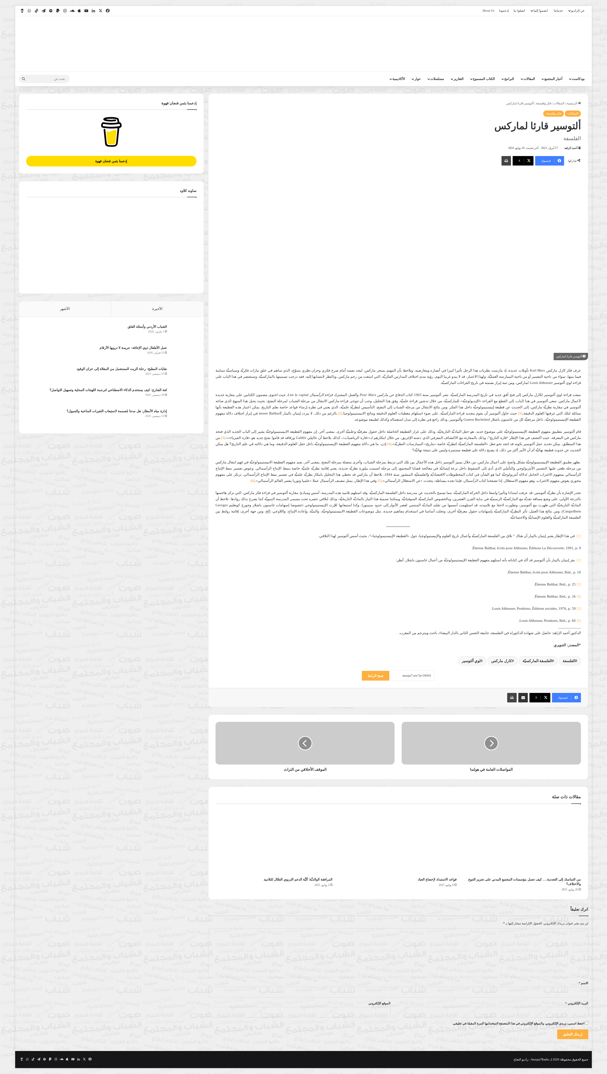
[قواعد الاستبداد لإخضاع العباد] (398, 842)
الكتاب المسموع (484, 79)
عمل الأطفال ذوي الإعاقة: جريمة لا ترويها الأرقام (133, 348)
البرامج (509, 79)
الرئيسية (572, 103)
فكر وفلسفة (543, 103)
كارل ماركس (501, 661)
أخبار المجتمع (553, 79)
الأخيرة (157, 309)
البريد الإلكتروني (576, 1003)
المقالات (529, 79)
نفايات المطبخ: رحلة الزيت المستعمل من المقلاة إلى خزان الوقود (122, 369)
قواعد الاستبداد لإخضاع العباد (437, 879)
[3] (579, 584)
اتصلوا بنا (519, 10)
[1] (579, 536)
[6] (579, 620)
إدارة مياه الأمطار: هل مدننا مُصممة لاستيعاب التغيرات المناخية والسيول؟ (117, 411)
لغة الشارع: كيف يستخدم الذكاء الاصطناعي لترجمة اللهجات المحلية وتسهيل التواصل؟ (108, 390)
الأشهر (65, 309)
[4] (579, 596)
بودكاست (578, 79)
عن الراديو (578, 10)
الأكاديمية (398, 79)
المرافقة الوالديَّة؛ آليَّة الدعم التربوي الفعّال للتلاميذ (298, 879)
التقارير (459, 79)
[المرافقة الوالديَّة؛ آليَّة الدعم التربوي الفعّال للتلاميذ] (274, 842)
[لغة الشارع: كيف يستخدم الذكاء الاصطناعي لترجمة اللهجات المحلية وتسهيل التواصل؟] (183, 396)
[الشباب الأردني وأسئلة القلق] (183, 333)
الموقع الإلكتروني (379, 1003)
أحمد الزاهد (570, 148)
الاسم (583, 983)
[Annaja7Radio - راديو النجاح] (560, 44)
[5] (579, 608)
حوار (417, 79)
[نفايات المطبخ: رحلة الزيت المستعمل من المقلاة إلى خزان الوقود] (183, 375)
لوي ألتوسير (471, 661)
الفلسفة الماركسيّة (537, 661)
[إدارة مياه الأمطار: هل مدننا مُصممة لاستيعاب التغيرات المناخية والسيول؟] (183, 417)
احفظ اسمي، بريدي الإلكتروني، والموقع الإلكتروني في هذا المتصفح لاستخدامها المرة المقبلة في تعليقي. (518, 1023)
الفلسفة (569, 661)
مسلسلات (437, 79)
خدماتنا (558, 10)
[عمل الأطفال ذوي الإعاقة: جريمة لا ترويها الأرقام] (183, 354)
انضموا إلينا (540, 10)
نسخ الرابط (375, 676)
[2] (579, 560)
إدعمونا (504, 10)
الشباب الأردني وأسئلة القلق (147, 326)
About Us (488, 10)
